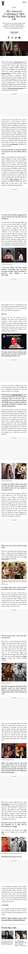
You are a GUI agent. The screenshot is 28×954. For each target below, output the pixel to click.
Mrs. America (18, 62)
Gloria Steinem (5, 73)
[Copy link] (16, 37)
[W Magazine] (2, 3)
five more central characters (15, 88)
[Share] (8, 37)
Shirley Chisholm (14, 180)
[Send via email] (19, 37)
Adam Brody (5, 804)
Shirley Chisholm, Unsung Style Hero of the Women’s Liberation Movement (14, 919)
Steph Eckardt (15, 32)
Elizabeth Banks (17, 395)
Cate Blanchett (14, 144)
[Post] (12, 37)
